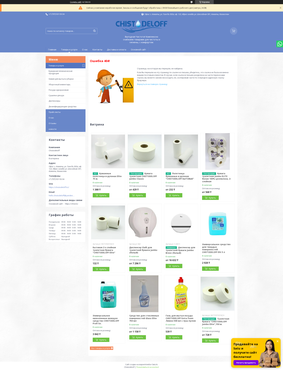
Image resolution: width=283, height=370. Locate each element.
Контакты (97, 49)
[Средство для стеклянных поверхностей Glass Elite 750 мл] (145, 293)
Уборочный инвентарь (59, 84)
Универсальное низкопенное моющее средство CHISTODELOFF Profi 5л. (106, 319)
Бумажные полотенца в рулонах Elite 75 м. (107, 176)
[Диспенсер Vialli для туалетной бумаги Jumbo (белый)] (145, 222)
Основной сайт (138, 49)
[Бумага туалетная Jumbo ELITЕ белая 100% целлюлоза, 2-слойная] (217, 151)
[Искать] (94, 31)
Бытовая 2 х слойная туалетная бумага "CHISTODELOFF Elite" (104, 250)
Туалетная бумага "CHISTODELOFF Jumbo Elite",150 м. (215, 321)
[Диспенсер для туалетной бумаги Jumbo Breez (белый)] (181, 222)
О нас (85, 49)
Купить (102, 195)
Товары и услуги (69, 49)
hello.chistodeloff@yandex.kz (62, 195)
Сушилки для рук (56, 95)
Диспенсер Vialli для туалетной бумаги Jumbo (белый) (143, 250)
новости (52, 129)
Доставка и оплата (116, 49)
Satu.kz (155, 364)
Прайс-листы (55, 112)
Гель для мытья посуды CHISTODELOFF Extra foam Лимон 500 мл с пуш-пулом (181, 318)
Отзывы (52, 123)
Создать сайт (75, 2)
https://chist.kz (71, 203)
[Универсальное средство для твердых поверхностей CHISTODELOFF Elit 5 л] (217, 222)
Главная (52, 49)
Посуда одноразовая (59, 90)
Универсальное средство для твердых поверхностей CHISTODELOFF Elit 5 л (216, 248)
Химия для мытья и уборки (61, 79)
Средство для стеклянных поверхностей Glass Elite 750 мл (144, 318)
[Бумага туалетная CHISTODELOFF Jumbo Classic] (145, 151)
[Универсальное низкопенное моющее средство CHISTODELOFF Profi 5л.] (108, 293)
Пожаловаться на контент (147, 367)
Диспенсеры (54, 101)
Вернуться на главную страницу (152, 84)
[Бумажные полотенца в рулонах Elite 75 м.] (108, 151)
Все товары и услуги (100, 348)
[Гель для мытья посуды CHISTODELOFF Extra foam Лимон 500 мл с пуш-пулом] (181, 293)
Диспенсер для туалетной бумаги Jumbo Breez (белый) (180, 250)
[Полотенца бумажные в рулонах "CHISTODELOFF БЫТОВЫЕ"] (181, 151)
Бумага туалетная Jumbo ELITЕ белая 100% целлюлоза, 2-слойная (216, 177)
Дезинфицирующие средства (62, 106)
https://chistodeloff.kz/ (59, 187)
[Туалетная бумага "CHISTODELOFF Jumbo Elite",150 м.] (217, 293)
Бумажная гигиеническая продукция (60, 72)
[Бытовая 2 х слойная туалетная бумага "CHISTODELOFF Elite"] (108, 222)
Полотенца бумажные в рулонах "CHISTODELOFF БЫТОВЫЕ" (180, 176)
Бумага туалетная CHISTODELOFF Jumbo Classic (143, 176)
